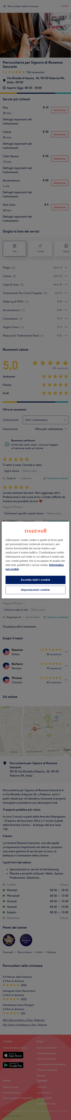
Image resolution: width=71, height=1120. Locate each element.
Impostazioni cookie (35, 589)
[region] (35, 560)
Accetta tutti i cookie (35, 579)
